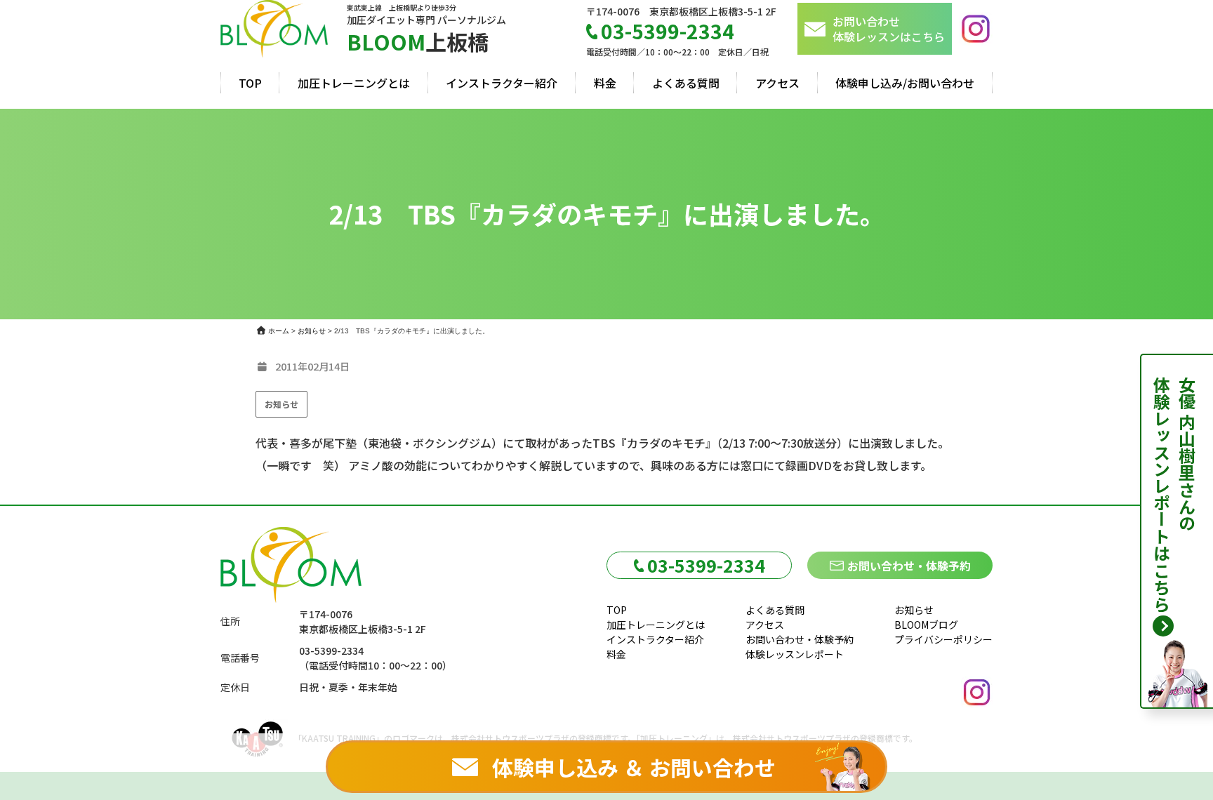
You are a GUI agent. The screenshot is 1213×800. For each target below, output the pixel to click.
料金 (605, 82)
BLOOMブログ (926, 625)
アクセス (777, 82)
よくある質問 (686, 82)
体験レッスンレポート (794, 654)
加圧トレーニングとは (354, 82)
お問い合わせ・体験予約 (909, 565)
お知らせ (281, 404)
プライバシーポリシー (943, 639)
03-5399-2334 (706, 565)
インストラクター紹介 (501, 82)
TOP (250, 82)
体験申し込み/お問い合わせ (904, 82)
